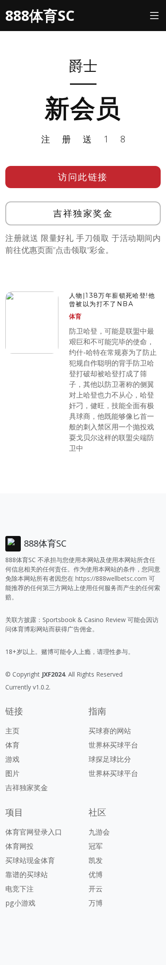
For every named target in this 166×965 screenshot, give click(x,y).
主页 (12, 731)
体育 (75, 316)
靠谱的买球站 (26, 874)
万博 (96, 903)
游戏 (12, 759)
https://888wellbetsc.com (111, 578)
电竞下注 (19, 889)
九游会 (99, 832)
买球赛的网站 (110, 731)
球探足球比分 (110, 759)
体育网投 (19, 846)
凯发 (96, 860)
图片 (12, 773)
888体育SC (39, 15)
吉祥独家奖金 (83, 213)
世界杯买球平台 (113, 745)
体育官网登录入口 (33, 832)
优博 (96, 874)
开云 (96, 889)
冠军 (96, 846)
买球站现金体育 (30, 860)
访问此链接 (83, 177)
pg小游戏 (20, 903)
